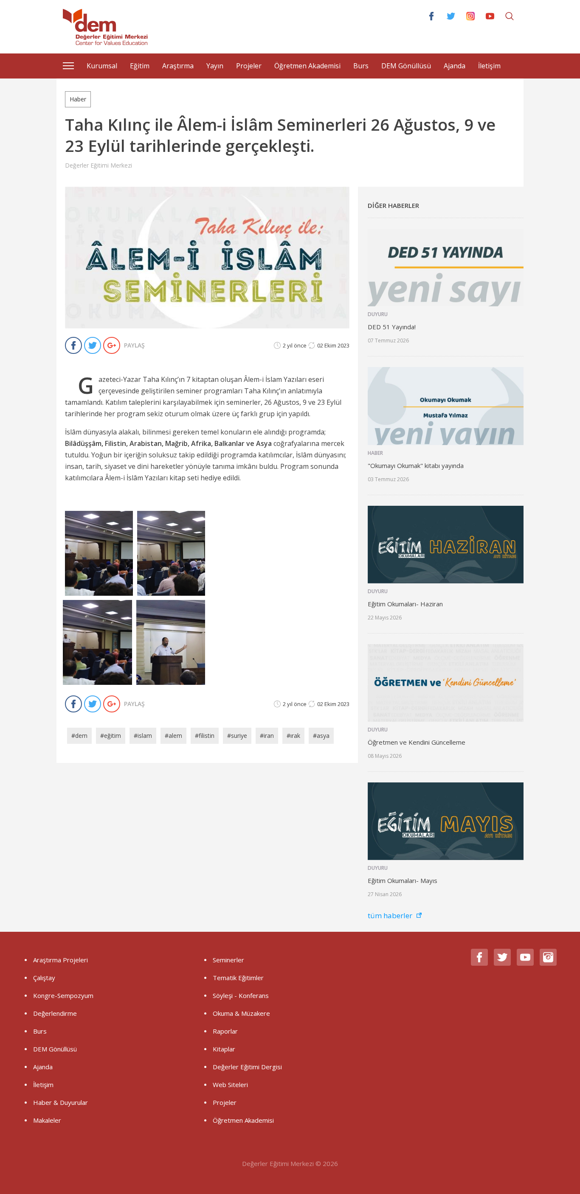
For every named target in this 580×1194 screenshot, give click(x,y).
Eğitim (139, 65)
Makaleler (47, 1120)
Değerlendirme (55, 1013)
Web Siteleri (230, 1084)
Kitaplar (224, 1049)
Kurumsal (102, 65)
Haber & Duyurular (60, 1102)
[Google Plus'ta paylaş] (112, 345)
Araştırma (178, 65)
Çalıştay (44, 977)
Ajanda (454, 65)
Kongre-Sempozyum (63, 995)
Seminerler (228, 960)
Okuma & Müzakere (241, 1013)
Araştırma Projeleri (60, 960)
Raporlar (225, 1031)
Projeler (249, 65)
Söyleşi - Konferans (241, 995)
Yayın (214, 65)
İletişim (489, 65)
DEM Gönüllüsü (406, 65)
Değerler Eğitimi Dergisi (247, 1066)
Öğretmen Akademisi (307, 65)
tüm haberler (390, 915)
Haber (78, 99)
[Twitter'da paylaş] (93, 345)
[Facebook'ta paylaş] (74, 345)
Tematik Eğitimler (238, 977)
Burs (361, 65)
